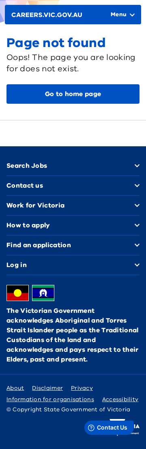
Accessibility (120, 399)
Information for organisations (50, 399)
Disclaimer (47, 388)
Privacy (82, 388)
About (15, 388)
